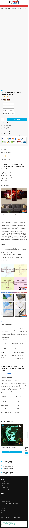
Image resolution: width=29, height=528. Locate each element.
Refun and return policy (6, 489)
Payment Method (4, 487)
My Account (3, 496)
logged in (9, 373)
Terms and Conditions (5, 501)
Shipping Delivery (5, 483)
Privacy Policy (4, 485)
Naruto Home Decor (7, 8)
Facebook (3, 508)
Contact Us (3, 499)
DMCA (2, 490)
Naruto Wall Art (13, 8)
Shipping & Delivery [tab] (5, 159)
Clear (2, 115)
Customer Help (4, 497)
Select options (11, 451)
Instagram (3, 510)
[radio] (5, 100)
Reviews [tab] (3, 156)
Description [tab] (3, 149)
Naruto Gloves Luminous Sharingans (10, 524)
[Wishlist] (20, 426)
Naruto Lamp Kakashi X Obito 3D (9, 447)
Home (2, 8)
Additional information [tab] (6, 152)
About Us (3, 481)
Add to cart (17, 119)
